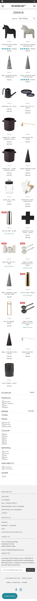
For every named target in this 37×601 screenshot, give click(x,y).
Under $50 (7, 422)
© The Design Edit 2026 (12, 578)
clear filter (31, 411)
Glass (5, 455)
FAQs (3, 529)
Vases (5, 405)
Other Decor (7, 401)
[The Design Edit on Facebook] (16, 590)
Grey (5, 440)
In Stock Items (8, 467)
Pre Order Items (8, 469)
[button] (6, 49)
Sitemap (24, 582)
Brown (5, 436)
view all (32, 392)
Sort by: (15, 18)
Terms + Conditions (13, 582)
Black (5, 434)
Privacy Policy (27, 578)
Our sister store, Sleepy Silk (11, 532)
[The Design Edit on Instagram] (20, 590)
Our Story (5, 496)
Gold (5, 438)
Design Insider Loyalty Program (12, 506)
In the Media (5, 500)
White (5, 444)
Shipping (4, 522)
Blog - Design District (9, 503)
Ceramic (6, 451)
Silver (5, 442)
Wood (5, 459)
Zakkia (6, 415)
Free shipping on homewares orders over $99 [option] (18, 2)
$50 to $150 (7, 424)
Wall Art (6, 407)
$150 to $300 (7, 426)
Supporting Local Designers (11, 509)
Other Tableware (8, 403)
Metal (5, 457)
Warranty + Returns (8, 525)
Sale (5, 476)
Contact (4, 513)
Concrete (6, 453)
